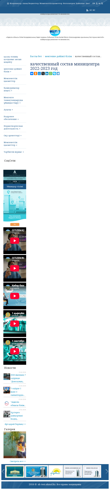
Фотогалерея (69, 3)
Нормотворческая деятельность (13, 127)
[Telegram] (58, 73)
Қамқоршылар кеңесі (11, 89)
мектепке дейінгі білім (13, 70)
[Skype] (54, 73)
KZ (91, 10)
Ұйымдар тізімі (15, 186)
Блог (88, 3)
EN (93, 3)
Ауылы (8, 109)
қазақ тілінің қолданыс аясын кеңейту (12, 59)
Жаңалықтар (16, 3)
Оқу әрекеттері (12, 135)
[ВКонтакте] (31, 73)
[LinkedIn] (46, 73)
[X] (43, 73)
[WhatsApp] (50, 73)
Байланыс (80, 3)
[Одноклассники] (35, 73)
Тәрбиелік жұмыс (13, 151)
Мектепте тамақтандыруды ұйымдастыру (13, 100)
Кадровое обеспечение (10, 117)
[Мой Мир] (39, 73)
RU (94, 10)
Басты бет (36, 56)
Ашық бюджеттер (30, 3)
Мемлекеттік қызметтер (51, 3)
